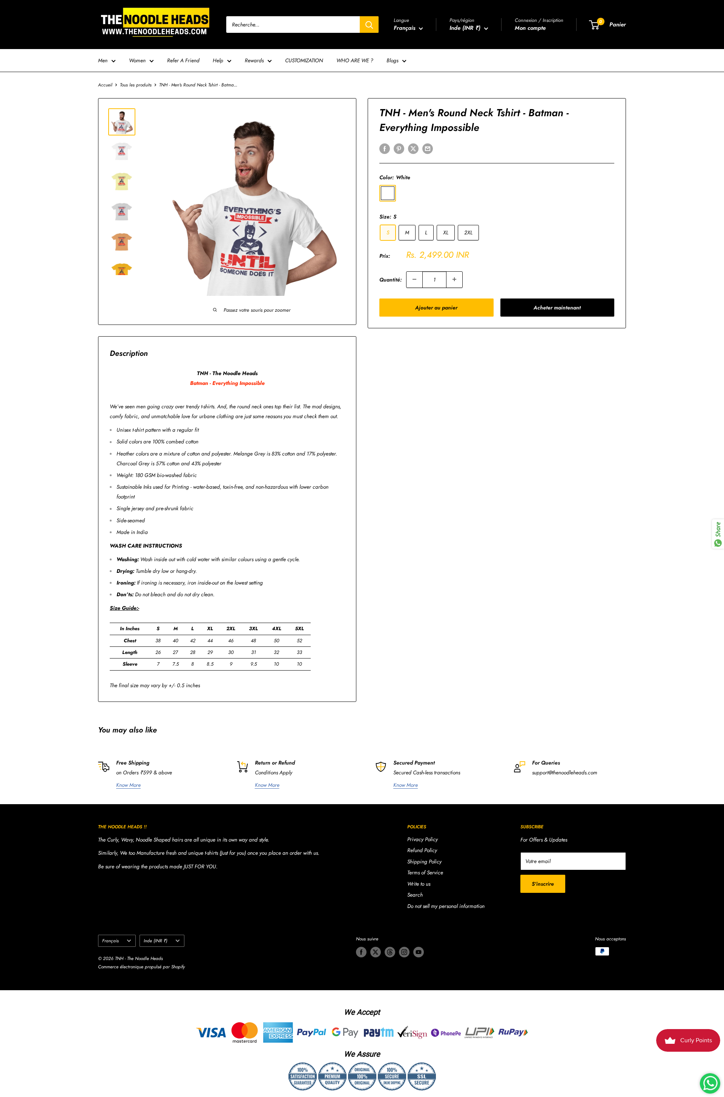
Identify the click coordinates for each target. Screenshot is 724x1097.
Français (110, 940)
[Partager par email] (427, 148)
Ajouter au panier (436, 307)
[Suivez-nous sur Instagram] (404, 952)
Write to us (418, 884)
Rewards (254, 60)
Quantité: (390, 279)
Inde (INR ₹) (155, 940)
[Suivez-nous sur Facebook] (361, 952)
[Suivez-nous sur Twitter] (375, 952)
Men (102, 60)
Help (218, 60)
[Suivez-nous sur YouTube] (418, 952)
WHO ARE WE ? (354, 60)
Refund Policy (422, 850)
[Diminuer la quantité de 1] (414, 279)
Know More (128, 785)
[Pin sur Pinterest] (399, 148)
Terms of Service (425, 872)
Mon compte (530, 28)
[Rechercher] (369, 24)
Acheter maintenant (557, 307)
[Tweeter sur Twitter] (413, 148)
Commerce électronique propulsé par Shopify (141, 966)
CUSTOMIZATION (304, 60)
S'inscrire (543, 884)
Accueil (105, 85)
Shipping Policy (424, 861)
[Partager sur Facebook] (384, 148)
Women (137, 60)
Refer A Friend (183, 60)
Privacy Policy (422, 839)
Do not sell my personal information (446, 906)
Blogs (392, 60)
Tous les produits (136, 85)
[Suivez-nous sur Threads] (390, 952)
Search (415, 895)
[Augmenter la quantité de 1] (454, 279)
